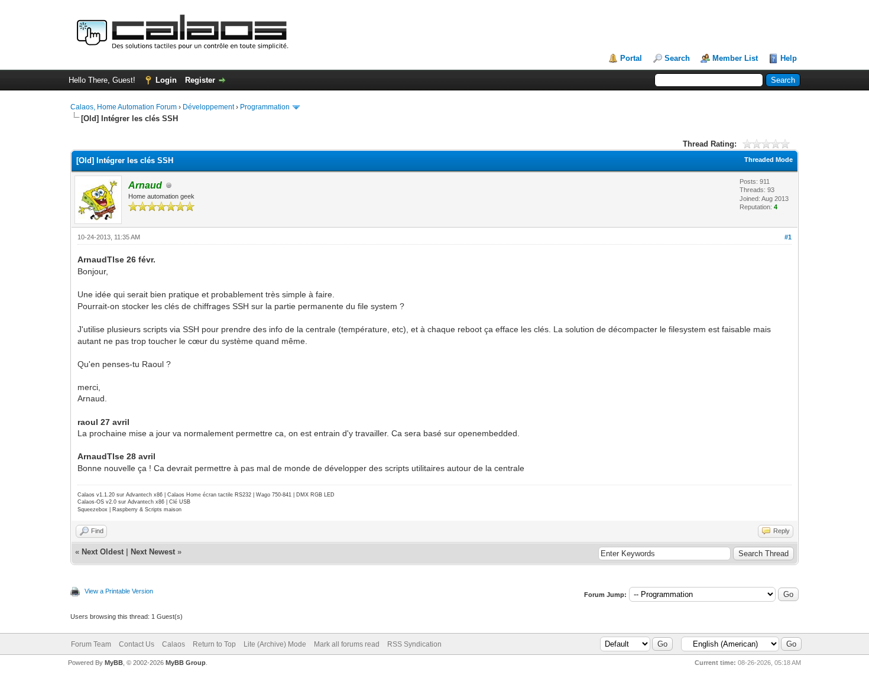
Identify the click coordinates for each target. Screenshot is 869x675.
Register (200, 80)
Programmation (265, 107)
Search (677, 58)
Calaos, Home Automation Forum (123, 107)
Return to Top (214, 644)
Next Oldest (103, 551)
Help (788, 58)
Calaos (173, 644)
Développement (208, 107)
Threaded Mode (768, 159)
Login (166, 80)
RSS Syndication (414, 644)
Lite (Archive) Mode (275, 644)
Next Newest (153, 551)
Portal (631, 58)
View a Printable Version (119, 591)
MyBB (114, 662)
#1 (788, 237)
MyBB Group (186, 662)
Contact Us (136, 644)
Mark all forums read (347, 644)
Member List (735, 58)
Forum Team (91, 644)
